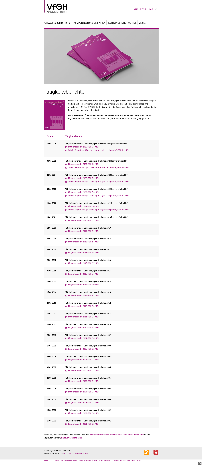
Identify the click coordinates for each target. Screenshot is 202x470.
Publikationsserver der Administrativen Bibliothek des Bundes (117, 435)
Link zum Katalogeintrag (71, 438)
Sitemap (140, 460)
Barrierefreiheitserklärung (85, 460)
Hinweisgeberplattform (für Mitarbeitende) (116, 460)
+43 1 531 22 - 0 (69, 454)
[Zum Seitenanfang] (199, 463)
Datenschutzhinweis (63, 460)
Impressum (48, 460)
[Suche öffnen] (156, 11)
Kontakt (142, 9)
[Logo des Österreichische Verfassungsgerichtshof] (101, 7)
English (151, 9)
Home (135, 9)
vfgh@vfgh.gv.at (82, 454)
